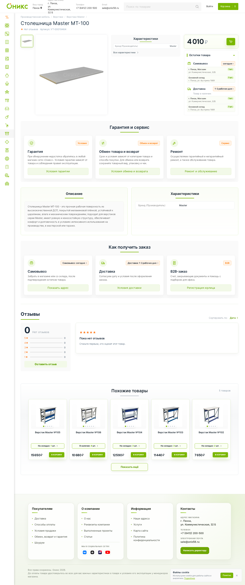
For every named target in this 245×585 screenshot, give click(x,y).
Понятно (227, 575)
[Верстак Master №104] (129, 415)
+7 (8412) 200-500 (192, 533)
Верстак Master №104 (129, 432)
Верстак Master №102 (211, 432)
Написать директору (194, 550)
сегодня (228, 63)
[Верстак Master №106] (88, 415)
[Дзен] (92, 552)
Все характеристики (124, 52)
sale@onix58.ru (190, 541)
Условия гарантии (58, 171)
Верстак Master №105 (47, 432)
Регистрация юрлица (201, 287)
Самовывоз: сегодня (73, 263)
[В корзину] (230, 41)
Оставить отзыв (46, 364)
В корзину (56, 455)
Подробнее (189, 578)
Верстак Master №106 (88, 432)
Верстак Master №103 (170, 432)
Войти (209, 6)
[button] (71, 75)
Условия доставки (129, 287)
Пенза (36, 7)
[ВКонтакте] (85, 552)
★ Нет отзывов (29, 29)
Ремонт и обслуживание (201, 171)
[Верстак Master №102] (211, 415)
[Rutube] (100, 552)
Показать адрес (58, 287)
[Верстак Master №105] (47, 415)
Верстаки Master (76, 16)
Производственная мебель (35, 16)
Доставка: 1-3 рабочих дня (142, 263)
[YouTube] (107, 552)
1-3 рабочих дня (224, 88)
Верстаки (58, 16)
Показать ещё (129, 466)
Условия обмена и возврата (129, 171)
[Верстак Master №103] (170, 415)
